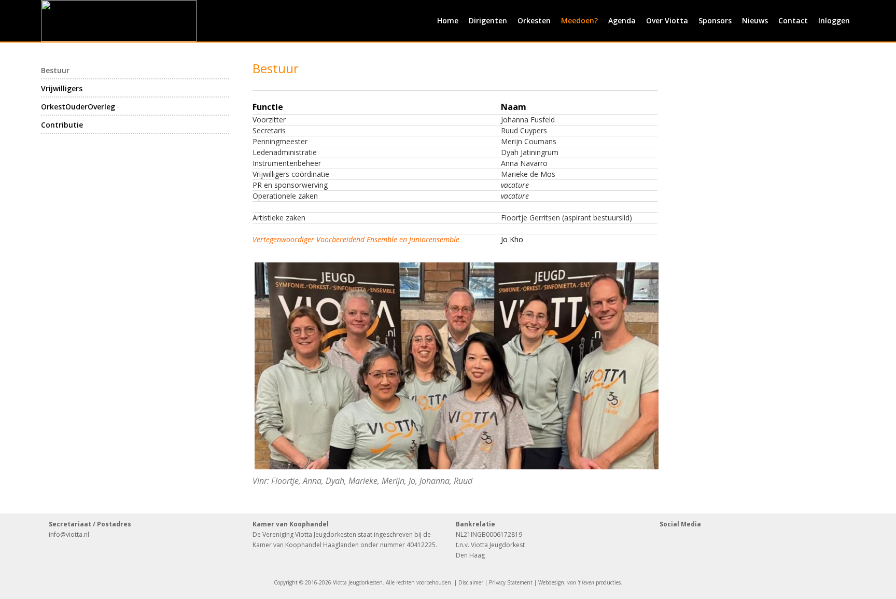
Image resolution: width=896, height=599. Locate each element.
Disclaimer (470, 582)
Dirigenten (488, 20)
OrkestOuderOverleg (78, 107)
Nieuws (755, 20)
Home (447, 20)
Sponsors (715, 20)
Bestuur (55, 70)
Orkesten (534, 20)
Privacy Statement (511, 582)
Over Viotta (667, 20)
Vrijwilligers (61, 88)
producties (594, 582)
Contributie (62, 125)
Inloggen (834, 20)
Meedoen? (579, 20)
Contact (793, 20)
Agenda (622, 20)
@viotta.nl (74, 534)
